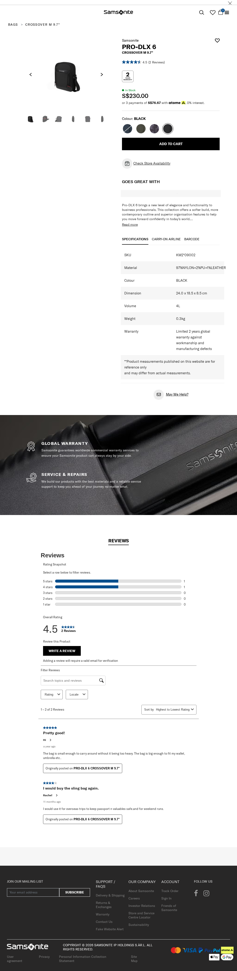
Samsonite (130, 40)
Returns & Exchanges (104, 905)
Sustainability (138, 925)
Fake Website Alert (110, 929)
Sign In (166, 898)
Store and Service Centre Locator (141, 915)
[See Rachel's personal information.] (56, 795)
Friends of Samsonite (169, 908)
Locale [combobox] (74, 694)
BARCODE (192, 239)
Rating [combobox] (49, 694)
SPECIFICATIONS (135, 239)
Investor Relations (141, 906)
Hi (44, 740)
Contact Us (104, 922)
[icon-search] (201, 13)
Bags (13, 24)
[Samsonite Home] (118, 12)
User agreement (14, 959)
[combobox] (173, 709)
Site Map (134, 959)
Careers (134, 898)
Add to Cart (171, 144)
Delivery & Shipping (110, 895)
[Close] (230, 2)
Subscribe (74, 892)
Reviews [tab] (118, 540)
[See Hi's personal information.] (50, 740)
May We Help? (177, 394)
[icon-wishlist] (213, 12)
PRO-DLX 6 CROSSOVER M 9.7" (97, 768)
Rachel (47, 795)
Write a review (62, 651)
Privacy (44, 957)
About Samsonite (141, 891)
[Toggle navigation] (227, 13)
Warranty (102, 914)
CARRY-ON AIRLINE (166, 239)
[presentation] (30, 74)
